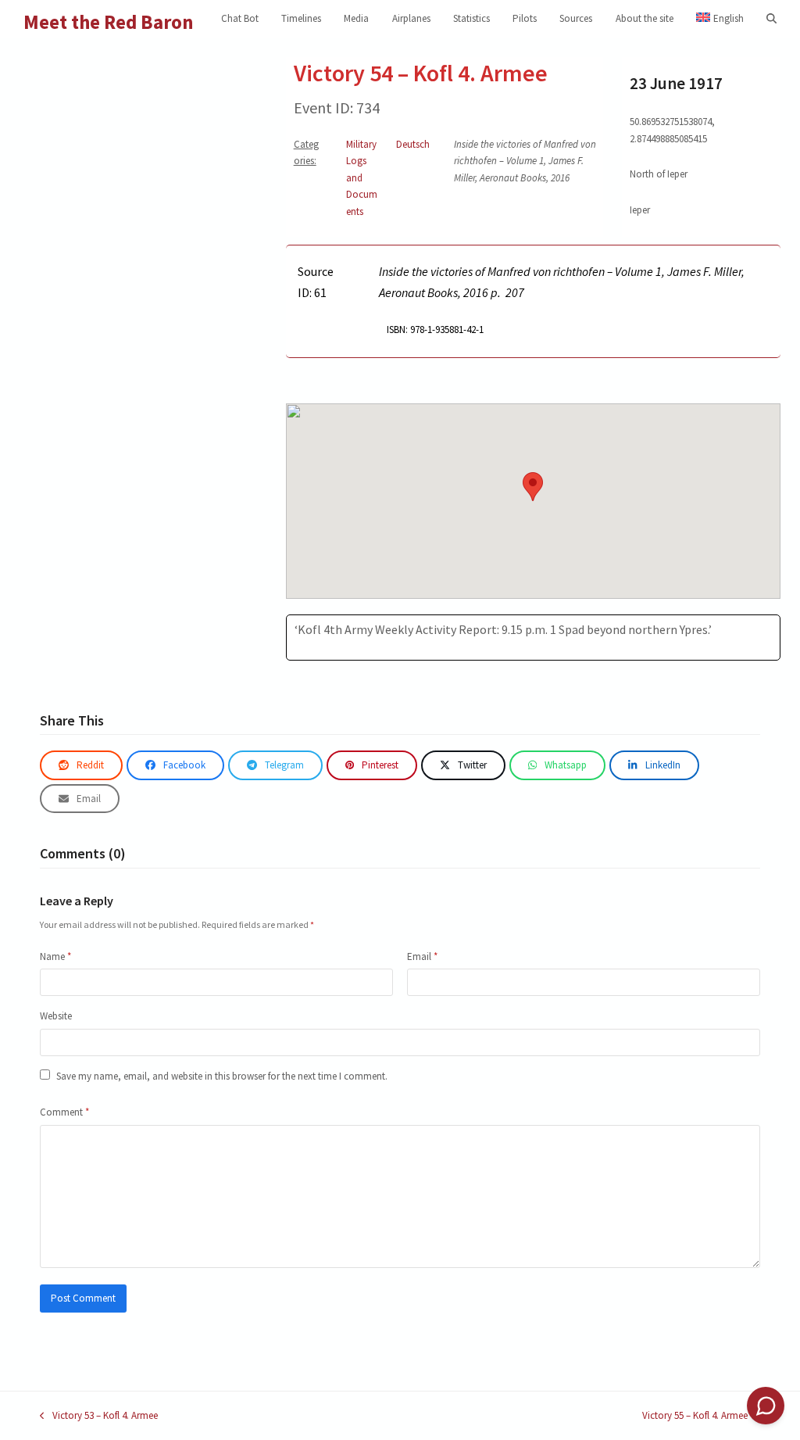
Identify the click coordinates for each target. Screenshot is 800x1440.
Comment (64, 1112)
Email (422, 956)
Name (55, 956)
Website (56, 1016)
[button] (771, 18)
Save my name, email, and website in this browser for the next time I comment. (222, 1076)
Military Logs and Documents (361, 178)
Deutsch (413, 144)
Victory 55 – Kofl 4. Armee (695, 1416)
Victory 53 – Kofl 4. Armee (99, 1416)
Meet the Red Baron (108, 21)
